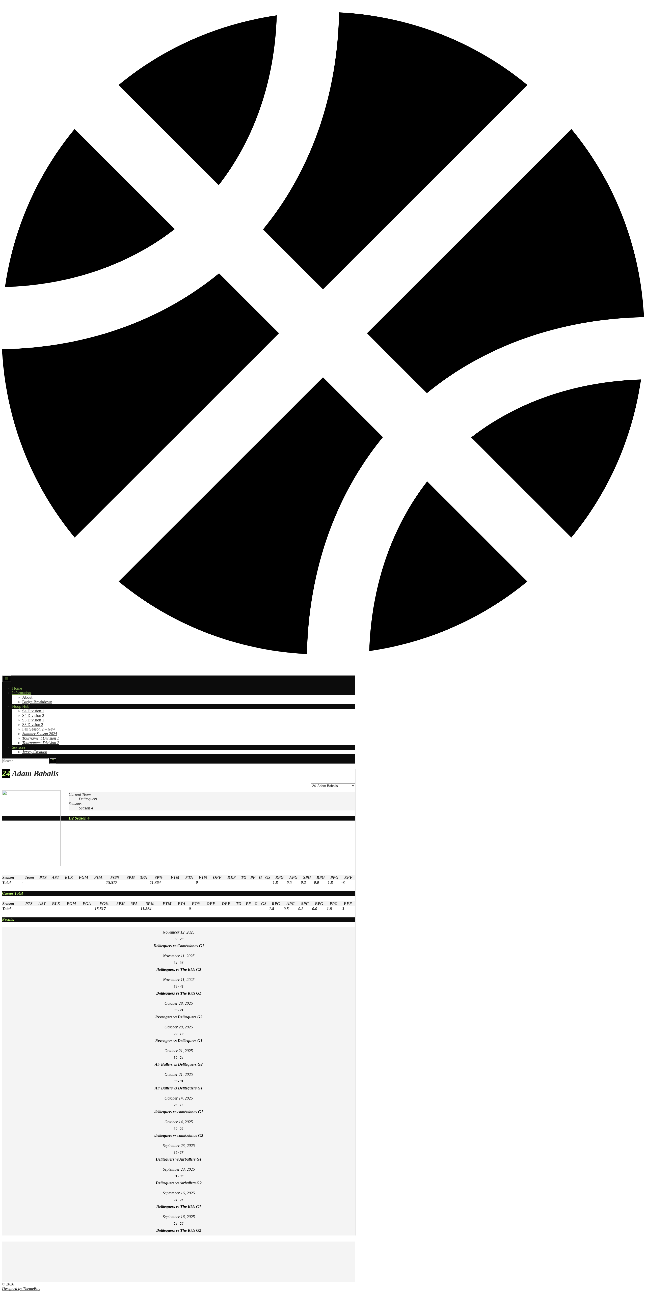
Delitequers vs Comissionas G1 (178, 946)
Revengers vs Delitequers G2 (178, 1017)
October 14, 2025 (179, 1098)
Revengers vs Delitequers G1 (178, 1040)
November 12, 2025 (179, 932)
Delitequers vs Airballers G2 (179, 1183)
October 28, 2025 (179, 1003)
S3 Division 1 (33, 720)
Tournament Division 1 (40, 738)
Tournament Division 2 (40, 743)
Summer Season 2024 (39, 734)
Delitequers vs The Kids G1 (178, 993)
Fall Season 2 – (38, 729)
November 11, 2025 (179, 956)
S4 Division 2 (33, 715)
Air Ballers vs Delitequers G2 (179, 1064)
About (27, 697)
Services (18, 747)
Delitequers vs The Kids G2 (178, 969)
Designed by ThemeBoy (21, 1288)
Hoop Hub (20, 706)
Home (17, 688)
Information (21, 693)
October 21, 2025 (179, 1051)
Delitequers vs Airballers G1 (179, 1159)
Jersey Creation (34, 752)
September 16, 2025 (179, 1193)
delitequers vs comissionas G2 (178, 1135)
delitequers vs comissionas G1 (178, 1112)
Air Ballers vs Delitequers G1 (179, 1088)
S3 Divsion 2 (32, 724)
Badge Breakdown (37, 702)
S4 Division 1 (33, 711)
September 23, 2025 (179, 1145)
